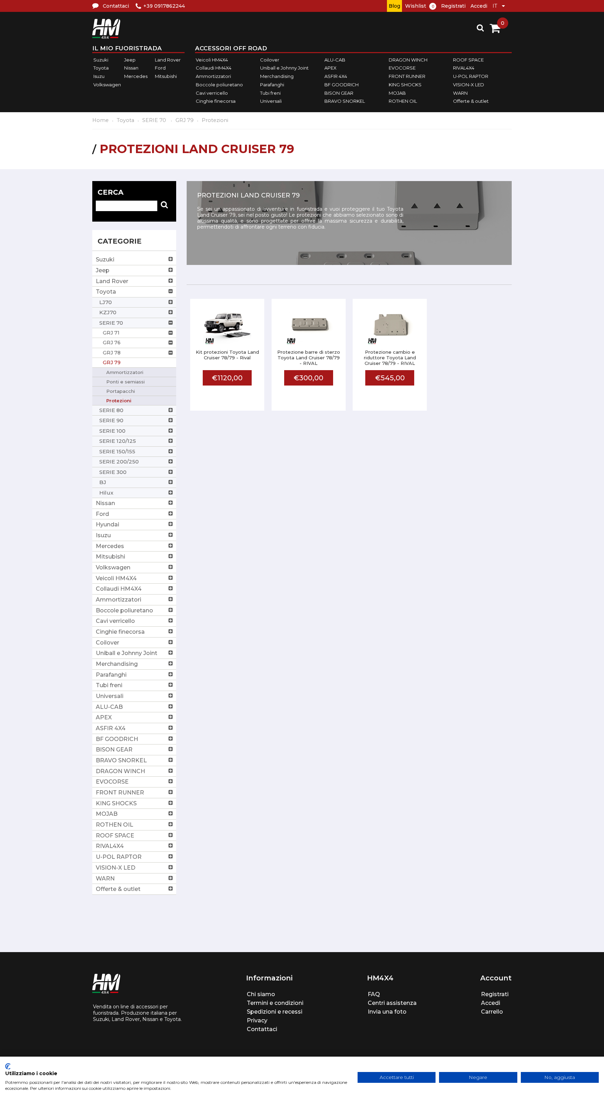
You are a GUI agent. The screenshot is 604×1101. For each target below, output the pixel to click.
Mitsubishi (166, 76)
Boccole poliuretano (219, 84)
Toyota (101, 68)
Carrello (492, 1011)
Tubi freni (270, 93)
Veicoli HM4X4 (212, 60)
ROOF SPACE (468, 60)
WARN (460, 93)
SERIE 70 (154, 120)
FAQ (374, 994)
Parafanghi (272, 84)
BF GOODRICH (341, 84)
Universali (271, 101)
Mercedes (136, 76)
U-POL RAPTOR (470, 76)
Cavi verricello (212, 93)
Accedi (478, 6)
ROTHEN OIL (403, 101)
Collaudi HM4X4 (213, 68)
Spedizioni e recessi (274, 1011)
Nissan (131, 68)
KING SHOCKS (405, 84)
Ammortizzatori (213, 76)
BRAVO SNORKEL (344, 101)
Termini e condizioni (275, 1003)
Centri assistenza (392, 1003)
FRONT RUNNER (407, 76)
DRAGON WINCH (408, 60)
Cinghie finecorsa (216, 101)
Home (100, 120)
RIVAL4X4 (463, 68)
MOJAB (397, 93)
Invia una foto (387, 1011)
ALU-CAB (334, 60)
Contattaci (262, 1029)
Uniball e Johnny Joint (284, 68)
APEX (330, 68)
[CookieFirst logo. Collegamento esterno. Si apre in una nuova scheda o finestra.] (7, 1066)
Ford (160, 68)
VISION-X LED (468, 84)
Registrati (453, 6)
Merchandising (277, 76)
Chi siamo (261, 994)
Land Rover (168, 60)
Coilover (269, 60)
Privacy (257, 1020)
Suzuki (100, 60)
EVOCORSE (402, 68)
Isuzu (99, 76)
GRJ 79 (184, 120)
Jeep (130, 60)
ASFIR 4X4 (335, 76)
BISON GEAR (338, 93)
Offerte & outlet (471, 101)
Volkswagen (107, 84)
